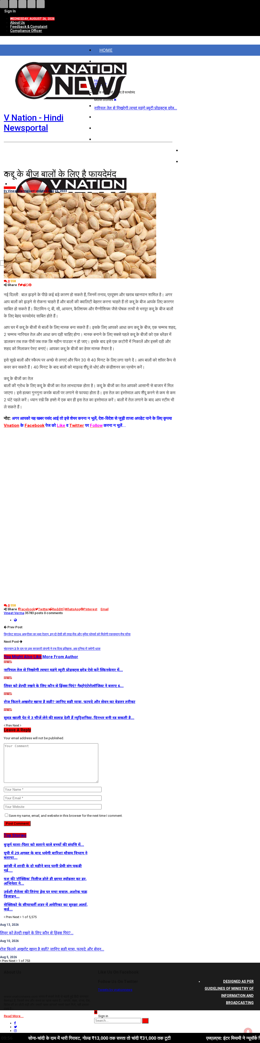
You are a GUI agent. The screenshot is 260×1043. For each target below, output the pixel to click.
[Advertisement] (90, 464)
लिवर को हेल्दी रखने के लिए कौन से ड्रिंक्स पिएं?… (36, 933)
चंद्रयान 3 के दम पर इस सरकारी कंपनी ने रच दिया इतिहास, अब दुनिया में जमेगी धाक (52, 649)
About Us (17, 23)
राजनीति (193, 139)
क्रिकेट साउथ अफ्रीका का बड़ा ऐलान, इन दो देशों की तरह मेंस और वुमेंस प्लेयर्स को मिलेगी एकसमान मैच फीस (67, 634)
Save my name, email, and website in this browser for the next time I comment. (66, 816)
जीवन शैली (11, 187)
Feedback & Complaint (28, 27)
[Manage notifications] (248, 1032)
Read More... (14, 1016)
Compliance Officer (26, 31)
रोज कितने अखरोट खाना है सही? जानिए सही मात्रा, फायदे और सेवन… (52, 949)
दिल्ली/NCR (109, 128)
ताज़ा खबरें (8, 662)
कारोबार (192, 150)
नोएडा (104, 117)
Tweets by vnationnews (115, 990)
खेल (189, 161)
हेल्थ (5, 187)
